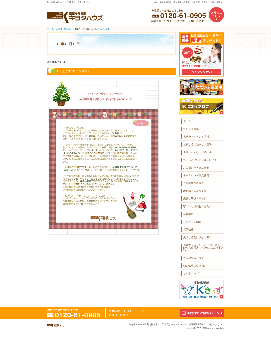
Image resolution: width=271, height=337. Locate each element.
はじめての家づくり (194, 191)
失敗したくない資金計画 (197, 152)
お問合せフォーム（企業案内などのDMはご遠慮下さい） (216, 14)
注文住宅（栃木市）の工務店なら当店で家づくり (69, 2)
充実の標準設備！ (193, 183)
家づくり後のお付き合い (197, 206)
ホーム (187, 121)
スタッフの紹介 (192, 221)
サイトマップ (191, 273)
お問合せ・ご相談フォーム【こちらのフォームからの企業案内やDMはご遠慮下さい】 (202, 313)
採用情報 (188, 229)
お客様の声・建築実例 (196, 167)
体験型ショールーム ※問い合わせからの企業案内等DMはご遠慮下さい (203, 248)
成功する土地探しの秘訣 (197, 144)
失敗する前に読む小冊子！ (198, 237)
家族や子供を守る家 (194, 198)
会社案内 (188, 214)
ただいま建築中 (192, 129)
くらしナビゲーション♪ (72, 71)
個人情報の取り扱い (194, 265)
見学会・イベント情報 (196, 136)
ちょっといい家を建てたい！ (200, 160)
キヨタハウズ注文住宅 (196, 175)
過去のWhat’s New (193, 258)
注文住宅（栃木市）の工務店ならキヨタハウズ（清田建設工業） (172, 324)
